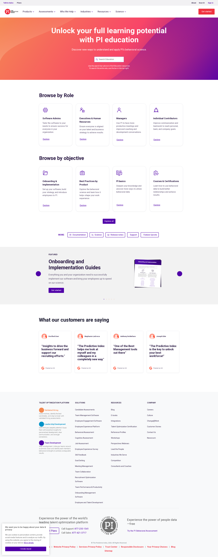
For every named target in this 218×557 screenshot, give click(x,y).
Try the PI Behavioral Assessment (142, 531)
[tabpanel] (109, 273)
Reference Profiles (118, 432)
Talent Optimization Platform (54, 403)
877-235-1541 (82, 528)
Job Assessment (82, 443)
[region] (25, 539)
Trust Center (111, 547)
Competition (116, 460)
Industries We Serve (119, 455)
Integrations (116, 421)
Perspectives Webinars (120, 443)
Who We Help (67, 11)
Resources (103, 11)
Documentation (79, 235)
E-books (114, 415)
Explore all (109, 221)
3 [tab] (109, 299)
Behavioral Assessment (84, 432)
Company (151, 403)
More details (29, 543)
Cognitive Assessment (84, 438)
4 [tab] (111, 299)
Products (27, 11)
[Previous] (38, 273)
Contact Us (151, 432)
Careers (150, 410)
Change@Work (153, 421)
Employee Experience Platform (87, 427)
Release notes (117, 235)
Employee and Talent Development (89, 502)
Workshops (115, 438)
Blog (113, 410)
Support (133, 235)
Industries (85, 11)
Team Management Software (87, 415)
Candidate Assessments (85, 410)
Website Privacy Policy (64, 547)
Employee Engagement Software (88, 421)
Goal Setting (80, 460)
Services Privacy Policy (90, 547)
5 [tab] (114, 299)
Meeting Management (84, 466)
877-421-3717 (79, 532)
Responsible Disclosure (132, 547)
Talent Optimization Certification (124, 427)
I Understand (25, 549)
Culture (150, 415)
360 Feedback (80, 455)
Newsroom (151, 438)
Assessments (46, 11)
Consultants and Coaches (121, 466)
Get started (206, 11)
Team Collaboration (83, 472)
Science (120, 11)
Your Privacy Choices (157, 547)
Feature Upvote (150, 235)
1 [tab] (104, 299)
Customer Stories (154, 427)
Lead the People (117, 449)
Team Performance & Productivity (88, 487)
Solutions (80, 403)
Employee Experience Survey (86, 449)
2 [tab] (106, 299)
